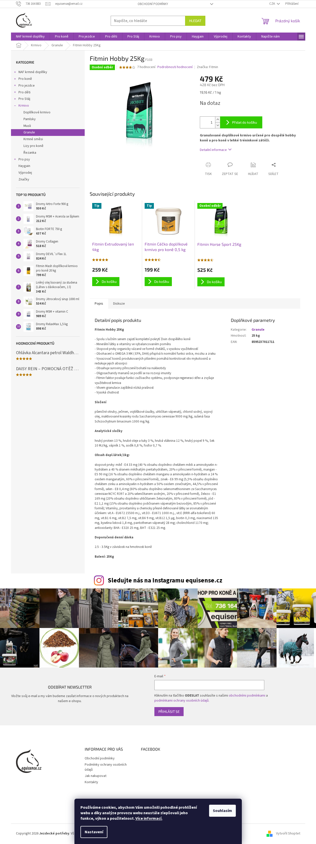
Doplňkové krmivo (36, 112)
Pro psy (24, 159)
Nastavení (94, 832)
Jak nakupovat (95, 775)
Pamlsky (29, 119)
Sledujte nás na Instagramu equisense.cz (165, 580)
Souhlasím (222, 810)
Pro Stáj (24, 98)
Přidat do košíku (244, 122)
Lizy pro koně (33, 145)
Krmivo (23, 105)
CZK (272, 4)
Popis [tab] (99, 303)
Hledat (195, 21)
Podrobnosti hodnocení (175, 67)
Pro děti (24, 92)
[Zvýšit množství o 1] (217, 119)
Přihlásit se (169, 711)
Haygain (24, 165)
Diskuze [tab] (119, 303)
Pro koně (25, 78)
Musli (27, 125)
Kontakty (91, 782)
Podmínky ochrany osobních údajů (106, 767)
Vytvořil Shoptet (288, 833)
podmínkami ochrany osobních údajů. (181, 700)
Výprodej (25, 172)
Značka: (207, 67)
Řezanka (29, 152)
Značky (23, 179)
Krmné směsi (33, 139)
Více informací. (148, 818)
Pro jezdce (26, 85)
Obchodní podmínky (153, 4)
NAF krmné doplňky (32, 72)
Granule (29, 132)
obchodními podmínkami (247, 695)
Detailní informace (213, 149)
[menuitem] (30, 37)
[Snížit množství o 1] (217, 125)
